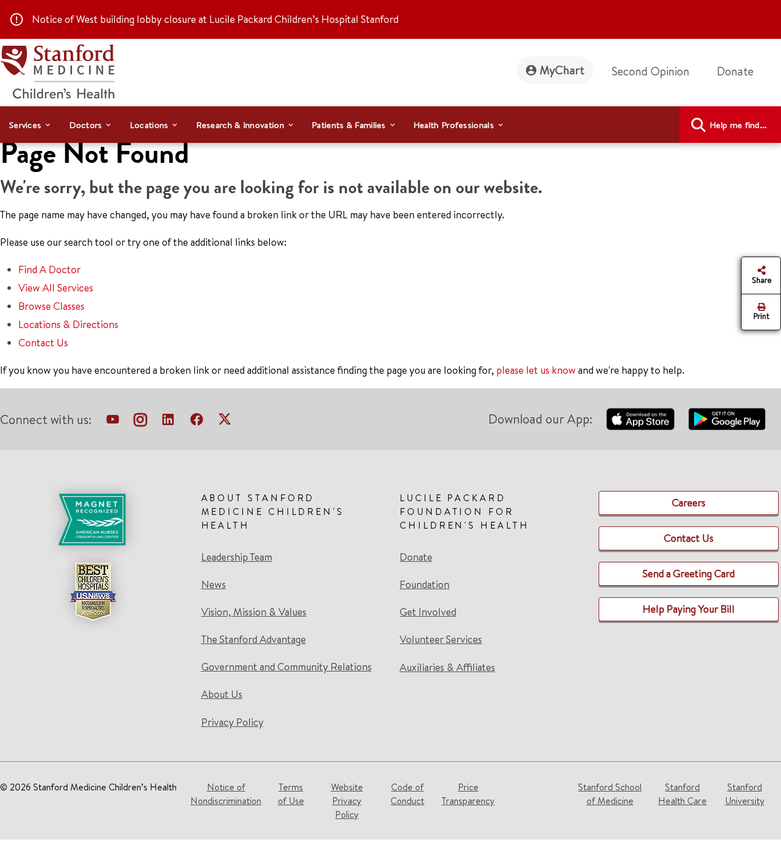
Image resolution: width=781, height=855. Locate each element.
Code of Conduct (407, 794)
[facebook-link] (196, 422)
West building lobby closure (136, 19)
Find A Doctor (49, 269)
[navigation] (390, 124)
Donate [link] (735, 71)
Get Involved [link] (428, 612)
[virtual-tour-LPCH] (112, 422)
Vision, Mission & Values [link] (253, 612)
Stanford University (744, 794)
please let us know (536, 370)
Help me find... (738, 125)
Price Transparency (468, 794)
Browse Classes (51, 306)
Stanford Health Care (682, 794)
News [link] (213, 585)
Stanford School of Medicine (609, 794)
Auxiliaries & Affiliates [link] (447, 667)
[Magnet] (92, 519)
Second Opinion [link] (651, 71)
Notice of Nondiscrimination (225, 794)
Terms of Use (291, 794)
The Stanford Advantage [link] (253, 639)
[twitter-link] (225, 422)
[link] (291, 610)
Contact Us (43, 342)
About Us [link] (221, 694)
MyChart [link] (562, 70)
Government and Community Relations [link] (286, 667)
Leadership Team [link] (236, 557)
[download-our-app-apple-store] (640, 418)
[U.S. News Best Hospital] (92, 592)
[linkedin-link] (168, 422)
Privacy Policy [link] (232, 722)
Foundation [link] (424, 585)
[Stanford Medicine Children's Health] (57, 70)
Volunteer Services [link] (441, 639)
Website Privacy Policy (347, 801)
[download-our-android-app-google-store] (727, 418)
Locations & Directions (68, 324)
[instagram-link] (140, 422)
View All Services (55, 288)
